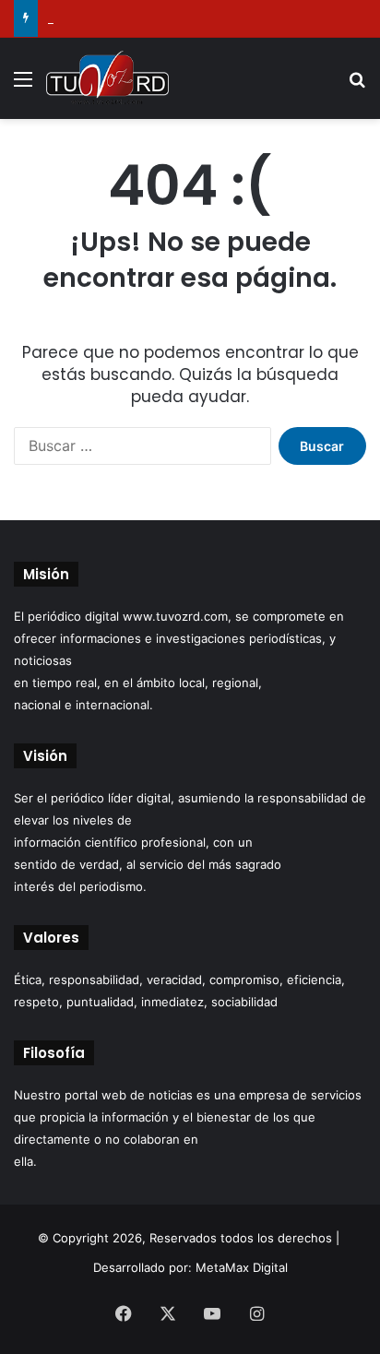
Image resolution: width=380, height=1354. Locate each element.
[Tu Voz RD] (107, 78)
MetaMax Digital (242, 1267)
